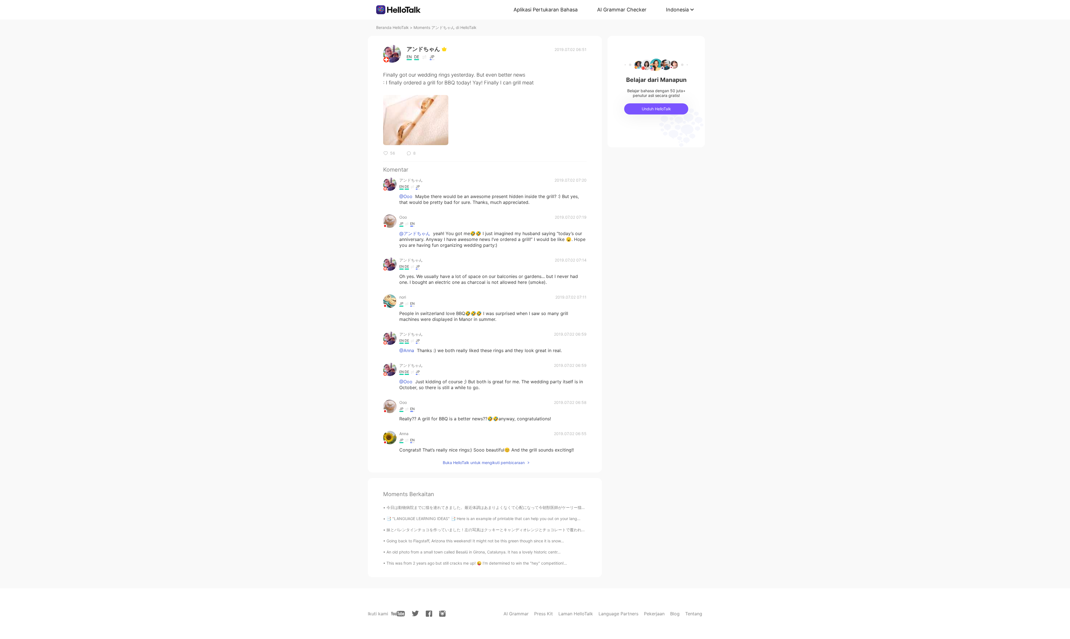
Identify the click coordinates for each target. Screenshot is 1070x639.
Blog (675, 613)
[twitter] (415, 613)
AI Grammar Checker (621, 10)
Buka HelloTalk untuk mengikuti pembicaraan (484, 462)
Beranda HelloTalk (392, 27)
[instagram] (442, 614)
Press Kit (543, 613)
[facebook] (429, 614)
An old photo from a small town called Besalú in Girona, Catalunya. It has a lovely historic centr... (473, 552)
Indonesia (677, 10)
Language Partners (618, 613)
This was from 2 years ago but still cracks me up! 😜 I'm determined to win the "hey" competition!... (476, 563)
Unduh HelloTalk (656, 108)
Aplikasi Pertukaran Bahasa (546, 10)
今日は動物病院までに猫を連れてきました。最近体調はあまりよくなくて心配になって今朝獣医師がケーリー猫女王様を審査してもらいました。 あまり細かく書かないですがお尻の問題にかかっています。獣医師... (574, 507)
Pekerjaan (654, 613)
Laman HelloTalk (575, 613)
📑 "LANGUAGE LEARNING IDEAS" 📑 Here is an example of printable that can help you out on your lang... (483, 518)
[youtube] (398, 613)
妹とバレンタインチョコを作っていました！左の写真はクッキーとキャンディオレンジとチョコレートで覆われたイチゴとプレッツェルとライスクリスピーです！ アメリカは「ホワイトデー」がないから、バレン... (574, 529)
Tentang (693, 613)
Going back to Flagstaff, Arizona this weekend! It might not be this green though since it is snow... (475, 540)
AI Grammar (516, 613)
